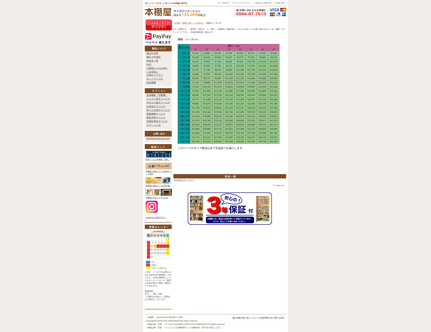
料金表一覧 (152, 60)
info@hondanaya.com (158, 138)
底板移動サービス (155, 113)
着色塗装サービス (155, 117)
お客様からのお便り (157, 68)
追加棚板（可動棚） (157, 95)
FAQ (148, 64)
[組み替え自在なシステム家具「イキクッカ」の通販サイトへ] (159, 183)
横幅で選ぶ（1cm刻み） (194, 23)
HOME (177, 23)
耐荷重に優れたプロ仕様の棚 (158, 186)
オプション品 (153, 125)
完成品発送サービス (157, 121)
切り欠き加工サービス (158, 110)
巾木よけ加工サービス (158, 102)
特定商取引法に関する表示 (272, 318)
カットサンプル (154, 78)
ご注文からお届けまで (263, 3)
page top (280, 185)
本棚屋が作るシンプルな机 (157, 198)
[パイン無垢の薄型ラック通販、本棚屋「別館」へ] (159, 157)
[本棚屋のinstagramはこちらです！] (152, 212)
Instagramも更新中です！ (156, 218)
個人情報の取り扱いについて (246, 318)
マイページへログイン (241, 3)
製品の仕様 (152, 53)
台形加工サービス (155, 106)
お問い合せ (280, 3)
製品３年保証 (153, 57)
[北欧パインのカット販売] (159, 169)
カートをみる (222, 3)
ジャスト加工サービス (158, 98)
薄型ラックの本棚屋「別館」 (158, 159)
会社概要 (151, 82)
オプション (159, 90)
